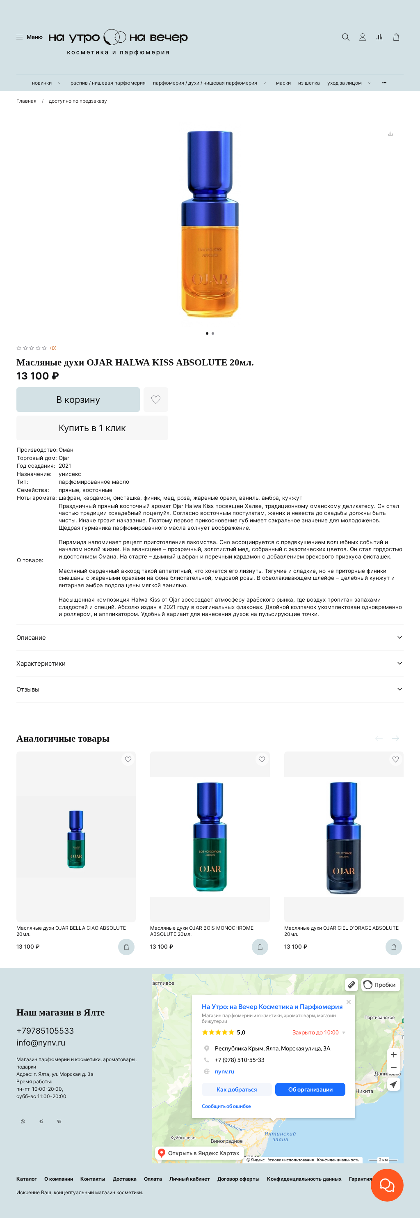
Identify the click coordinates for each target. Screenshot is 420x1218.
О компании (58, 1179)
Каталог (26, 1179)
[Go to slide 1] (207, 333)
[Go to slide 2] (213, 333)
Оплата (153, 1179)
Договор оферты (238, 1179)
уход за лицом (344, 83)
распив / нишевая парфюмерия (108, 83)
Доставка (125, 1179)
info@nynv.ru (40, 1043)
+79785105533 (45, 1031)
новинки (42, 83)
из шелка (309, 83)
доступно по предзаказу (78, 101)
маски (283, 83)
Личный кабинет (189, 1179)
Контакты (92, 1179)
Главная (26, 101)
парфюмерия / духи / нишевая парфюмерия (205, 83)
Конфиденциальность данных (304, 1179)
